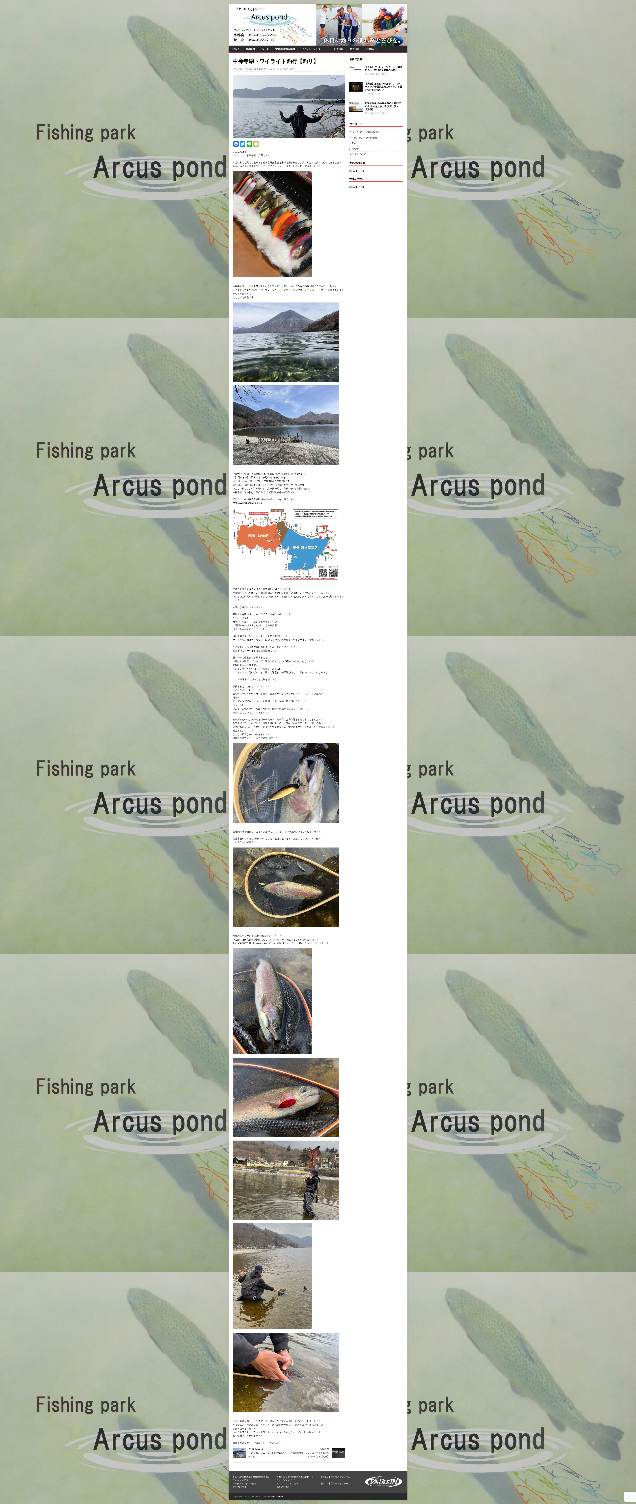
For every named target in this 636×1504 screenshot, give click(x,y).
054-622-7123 (282, 1486)
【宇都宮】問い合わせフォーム (335, 1476)
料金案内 (250, 49)
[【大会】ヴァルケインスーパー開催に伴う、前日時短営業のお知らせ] (356, 70)
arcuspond (262, 68)
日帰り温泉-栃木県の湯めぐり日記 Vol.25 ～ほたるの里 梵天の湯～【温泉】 (383, 106)
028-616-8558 (239, 1486)
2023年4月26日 (244, 68)
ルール (265, 49)
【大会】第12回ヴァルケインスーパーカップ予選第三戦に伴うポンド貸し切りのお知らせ (383, 86)
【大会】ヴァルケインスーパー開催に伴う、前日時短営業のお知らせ (383, 68)
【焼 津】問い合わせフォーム (335, 1483)
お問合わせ (372, 49)
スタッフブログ (280, 68)
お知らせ (354, 148)
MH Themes (277, 1496)
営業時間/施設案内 (285, 49)
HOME (235, 49)
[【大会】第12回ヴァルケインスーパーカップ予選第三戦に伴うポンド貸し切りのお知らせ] (356, 90)
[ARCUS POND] (318, 43)
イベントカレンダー (312, 49)
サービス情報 (336, 49)
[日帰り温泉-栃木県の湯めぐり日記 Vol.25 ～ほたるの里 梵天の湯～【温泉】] (356, 109)
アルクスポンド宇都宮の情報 (364, 132)
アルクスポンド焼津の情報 (363, 137)
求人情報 (354, 49)
